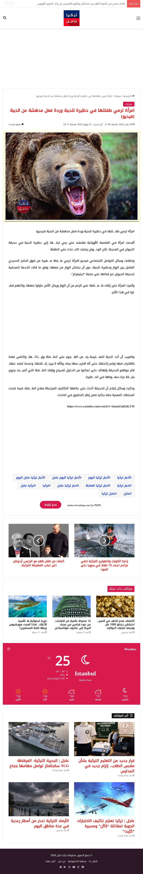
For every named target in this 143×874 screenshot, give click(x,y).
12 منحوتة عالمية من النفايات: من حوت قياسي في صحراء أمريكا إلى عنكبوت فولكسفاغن (73, 624)
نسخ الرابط (51, 504)
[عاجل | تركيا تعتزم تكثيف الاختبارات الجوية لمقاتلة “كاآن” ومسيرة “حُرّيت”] (104, 799)
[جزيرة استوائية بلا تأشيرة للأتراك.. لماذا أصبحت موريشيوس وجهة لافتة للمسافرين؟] (28, 606)
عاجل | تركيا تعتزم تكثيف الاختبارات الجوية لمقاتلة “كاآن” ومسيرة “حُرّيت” (105, 826)
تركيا (46, 485)
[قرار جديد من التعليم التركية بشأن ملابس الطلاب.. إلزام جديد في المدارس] (104, 739)
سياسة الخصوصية (77, 861)
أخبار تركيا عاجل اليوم (30, 477)
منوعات (117, 96)
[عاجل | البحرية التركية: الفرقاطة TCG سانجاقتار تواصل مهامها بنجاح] (39, 739)
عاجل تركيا (108, 493)
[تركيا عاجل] (72, 18)
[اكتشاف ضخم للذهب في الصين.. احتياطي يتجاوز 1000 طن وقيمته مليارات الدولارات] (115, 606)
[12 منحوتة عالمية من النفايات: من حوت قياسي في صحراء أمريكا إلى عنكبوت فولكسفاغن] (71, 606)
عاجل (127, 493)
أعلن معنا (50, 861)
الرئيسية (127, 96)
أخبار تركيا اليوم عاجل (66, 477)
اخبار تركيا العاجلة (97, 485)
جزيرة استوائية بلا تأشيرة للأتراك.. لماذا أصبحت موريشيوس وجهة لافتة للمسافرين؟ (28, 624)
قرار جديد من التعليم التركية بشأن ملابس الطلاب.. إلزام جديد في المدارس (106, 766)
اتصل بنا (93, 861)
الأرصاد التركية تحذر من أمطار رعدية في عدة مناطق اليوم (40, 823)
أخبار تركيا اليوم (98, 477)
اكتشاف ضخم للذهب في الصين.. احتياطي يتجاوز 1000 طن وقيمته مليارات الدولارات (115, 624)
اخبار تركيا (123, 485)
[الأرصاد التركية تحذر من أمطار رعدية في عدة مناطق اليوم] (39, 799)
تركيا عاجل (27, 485)
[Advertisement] (71, 58)
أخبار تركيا (123, 477)
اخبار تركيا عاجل (67, 485)
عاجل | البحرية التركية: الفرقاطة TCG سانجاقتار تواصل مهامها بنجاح (39, 763)
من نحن (61, 861)
